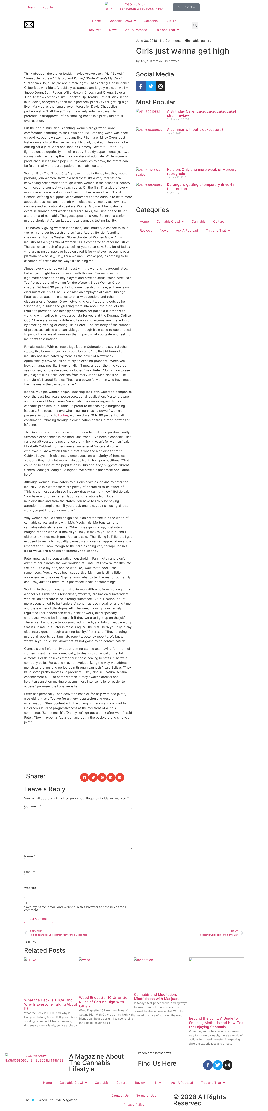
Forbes (63, 415)
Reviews (95, 30)
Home (96, 21)
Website (30, 887)
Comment (32, 806)
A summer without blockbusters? (195, 129)
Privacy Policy (133, 1104)
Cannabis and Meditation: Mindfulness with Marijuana (157, 996)
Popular (48, 7)
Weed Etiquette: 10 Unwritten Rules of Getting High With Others (104, 1002)
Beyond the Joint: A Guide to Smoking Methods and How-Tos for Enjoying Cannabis (216, 1022)
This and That (165, 30)
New (31, 7)
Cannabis (151, 21)
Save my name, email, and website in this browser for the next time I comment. (75, 908)
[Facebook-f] (141, 86)
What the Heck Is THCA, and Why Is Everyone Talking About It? (50, 1004)
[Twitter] (151, 86)
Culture (170, 21)
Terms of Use (146, 1095)
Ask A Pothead (136, 30)
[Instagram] (160, 86)
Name (29, 856)
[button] (195, 25)
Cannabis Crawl (120, 21)
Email (29, 871)
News (113, 30)
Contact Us (120, 1095)
